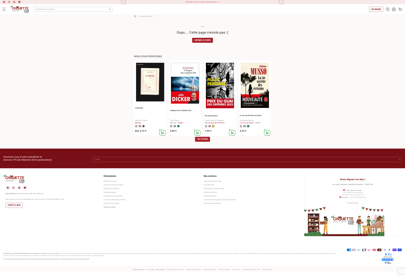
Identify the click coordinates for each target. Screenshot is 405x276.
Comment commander (111, 188)
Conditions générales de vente (251, 269)
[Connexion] (394, 9)
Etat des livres (209, 185)
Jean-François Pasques (214, 120)
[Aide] (387, 9)
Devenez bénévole (210, 196)
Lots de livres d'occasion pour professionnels (220, 199)
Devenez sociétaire (210, 192)
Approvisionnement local (212, 181)
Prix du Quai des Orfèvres (215, 123)
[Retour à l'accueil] (135, 16)
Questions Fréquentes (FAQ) (113, 185)
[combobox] (73, 9)
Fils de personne (211, 116)
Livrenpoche (141, 269)
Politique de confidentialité (113, 196)
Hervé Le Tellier (141, 120)
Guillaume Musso (247, 120)
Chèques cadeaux (110, 192)
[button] (4, 9)
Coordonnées (236, 269)
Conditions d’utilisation (209, 269)
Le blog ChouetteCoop (111, 203)
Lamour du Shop (160, 269)
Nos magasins (376, 9)
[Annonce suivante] (281, 2)
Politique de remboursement (175, 269)
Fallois (180, 123)
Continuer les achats (202, 40)
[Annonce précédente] (123, 2)
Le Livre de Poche (246, 123)
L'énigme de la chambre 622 (181, 110)
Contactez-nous (14, 205)
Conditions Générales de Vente (114, 199)
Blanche (138, 123)
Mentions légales (267, 269)
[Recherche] (109, 9)
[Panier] (400, 9)
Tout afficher (202, 139)
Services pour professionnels (214, 188)
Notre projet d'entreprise (212, 203)
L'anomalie (139, 108)
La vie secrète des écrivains (250, 115)
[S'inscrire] (399, 159)
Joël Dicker (174, 120)
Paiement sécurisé (110, 181)
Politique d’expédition (224, 269)
